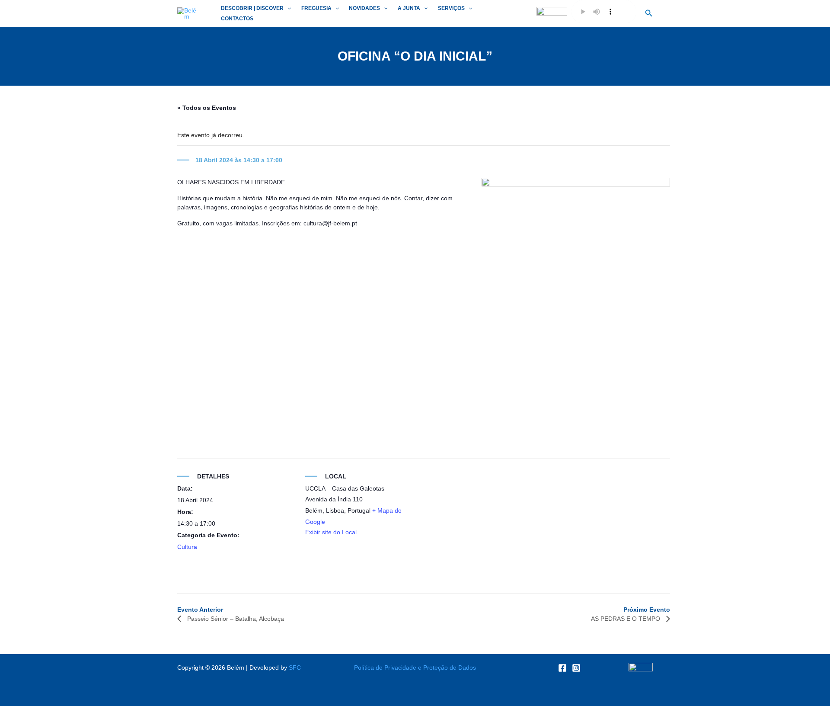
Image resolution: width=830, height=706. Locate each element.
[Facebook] (562, 668)
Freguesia (316, 8)
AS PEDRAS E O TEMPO (626, 618)
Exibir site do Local (331, 532)
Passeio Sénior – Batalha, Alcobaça (234, 618)
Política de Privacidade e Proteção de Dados (415, 667)
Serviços (451, 8)
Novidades (364, 8)
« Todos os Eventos (206, 107)
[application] (287, 8)
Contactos (237, 19)
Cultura (187, 546)
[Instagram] (576, 668)
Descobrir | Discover (252, 8)
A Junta (409, 8)
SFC (295, 667)
